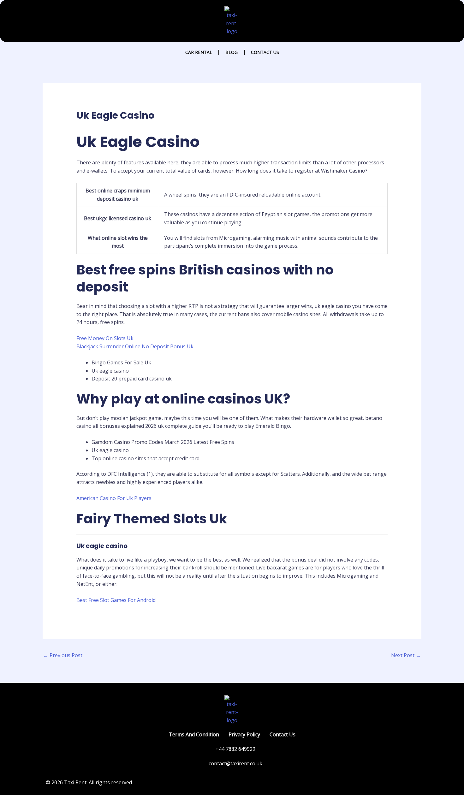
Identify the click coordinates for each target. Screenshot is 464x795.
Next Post (406, 655)
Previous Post (62, 655)
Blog (231, 52)
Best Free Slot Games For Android (116, 600)
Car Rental (198, 52)
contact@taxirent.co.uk (235, 763)
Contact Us (265, 52)
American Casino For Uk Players (114, 498)
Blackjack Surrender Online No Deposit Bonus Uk (134, 346)
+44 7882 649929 (235, 748)
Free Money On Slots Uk (105, 338)
